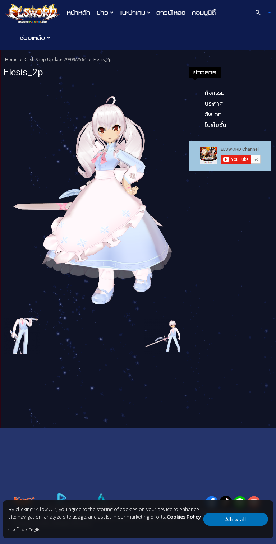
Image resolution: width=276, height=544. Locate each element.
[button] (260, 13)
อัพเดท (213, 114)
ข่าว (102, 12)
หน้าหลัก (78, 12)
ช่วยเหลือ (32, 37)
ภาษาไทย (16, 529)
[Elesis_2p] (92, 199)
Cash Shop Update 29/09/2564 (55, 59)
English (35, 529)
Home (11, 59)
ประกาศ (214, 103)
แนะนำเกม (132, 12)
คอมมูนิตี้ (204, 12)
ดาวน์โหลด (170, 12)
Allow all (235, 519)
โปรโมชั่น (215, 125)
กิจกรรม (215, 92)
